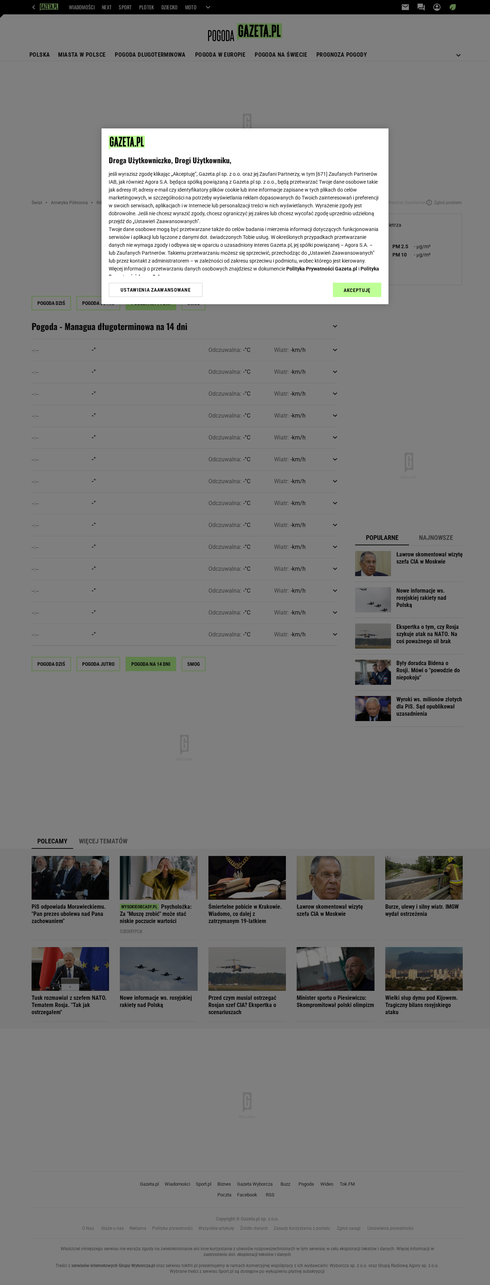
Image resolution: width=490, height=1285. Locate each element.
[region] (245, 216)
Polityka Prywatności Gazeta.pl (321, 269)
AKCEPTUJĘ (357, 290)
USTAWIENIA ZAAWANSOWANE (155, 290)
